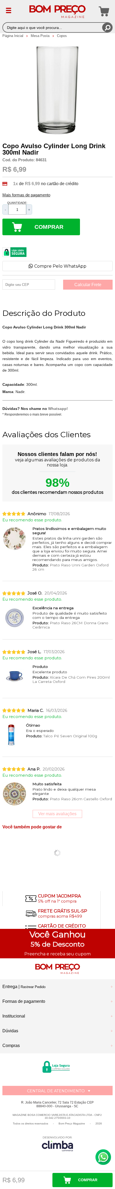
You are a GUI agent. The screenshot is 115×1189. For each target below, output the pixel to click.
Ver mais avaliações (57, 814)
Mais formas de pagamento (26, 195)
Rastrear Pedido (33, 987)
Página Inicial (13, 36)
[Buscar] (107, 27)
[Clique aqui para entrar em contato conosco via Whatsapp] (103, 1157)
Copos (62, 36)
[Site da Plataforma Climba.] (57, 1143)
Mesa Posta (41, 36)
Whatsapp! (58, 408)
